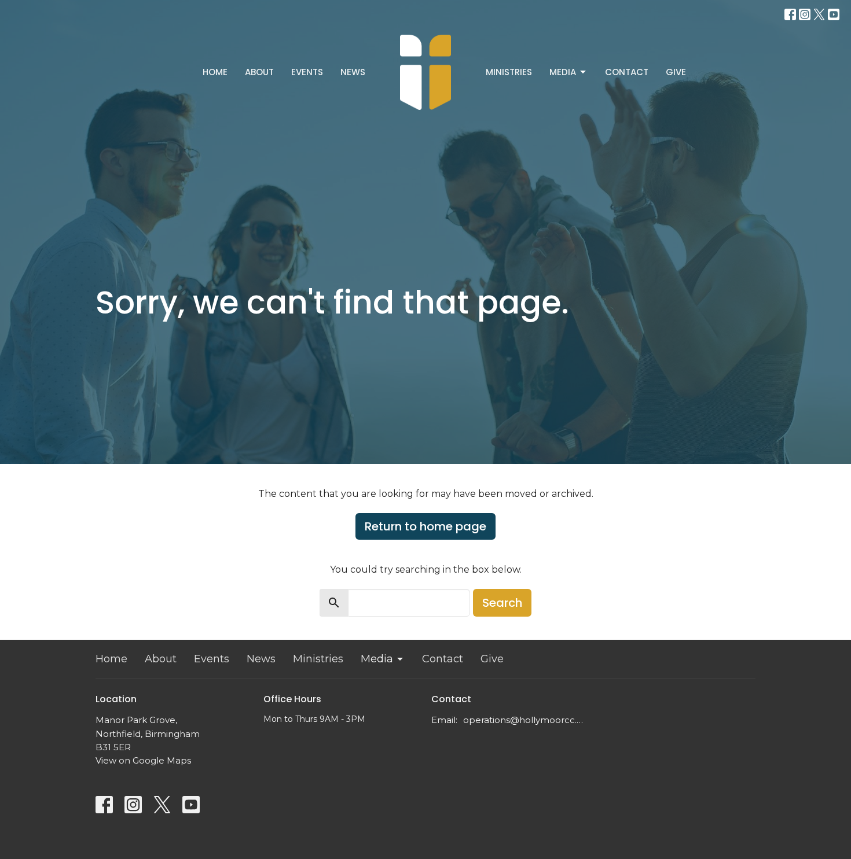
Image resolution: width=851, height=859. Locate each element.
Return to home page (425, 526)
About (259, 72)
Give (676, 72)
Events (307, 72)
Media (562, 72)
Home (215, 72)
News (352, 72)
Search (502, 603)
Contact (626, 72)
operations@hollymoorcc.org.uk (525, 719)
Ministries (509, 72)
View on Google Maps (143, 760)
